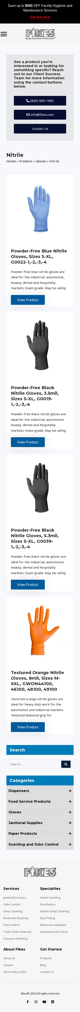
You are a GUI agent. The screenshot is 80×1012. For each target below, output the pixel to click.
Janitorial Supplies (25, 823)
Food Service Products (30, 801)
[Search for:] (35, 764)
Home (11, 161)
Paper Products (23, 834)
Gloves (41, 161)
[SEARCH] (66, 764)
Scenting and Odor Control (33, 844)
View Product (27, 300)
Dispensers (19, 791)
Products (25, 161)
